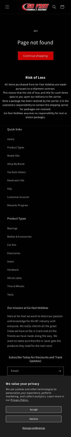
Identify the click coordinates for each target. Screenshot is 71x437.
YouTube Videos (16, 172)
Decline (33, 419)
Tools (10, 294)
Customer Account (18, 197)
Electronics (13, 253)
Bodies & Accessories (19, 236)
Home (10, 139)
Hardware (13, 269)
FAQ (9, 188)
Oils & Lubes (14, 278)
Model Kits (13, 155)
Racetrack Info (15, 180)
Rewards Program (17, 205)
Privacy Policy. (20, 400)
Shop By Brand (16, 163)
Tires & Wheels (15, 286)
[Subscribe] (60, 371)
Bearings (12, 228)
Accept (34, 409)
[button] (7, 7)
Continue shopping (35, 55)
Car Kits (11, 244)
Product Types (15, 147)
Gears (10, 261)
